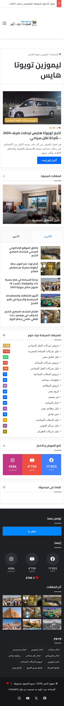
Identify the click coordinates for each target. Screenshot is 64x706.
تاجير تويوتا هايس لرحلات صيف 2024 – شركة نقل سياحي (32, 135)
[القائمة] (4, 24)
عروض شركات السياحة (47, 362)
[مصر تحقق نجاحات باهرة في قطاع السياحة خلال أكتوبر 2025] (12, 624)
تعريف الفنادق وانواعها (44, 220)
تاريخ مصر (53, 391)
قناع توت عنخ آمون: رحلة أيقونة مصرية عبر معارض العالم (23, 267)
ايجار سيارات (53, 649)
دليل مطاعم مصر (50, 408)
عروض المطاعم (51, 385)
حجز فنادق (53, 414)
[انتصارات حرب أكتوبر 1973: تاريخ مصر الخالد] (52, 624)
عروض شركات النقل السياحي (43, 345)
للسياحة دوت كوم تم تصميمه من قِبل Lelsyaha (32, 689)
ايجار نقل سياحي (33, 655)
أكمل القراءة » (49, 160)
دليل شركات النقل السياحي (45, 368)
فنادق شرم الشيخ (34, 667)
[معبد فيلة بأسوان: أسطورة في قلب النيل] (32, 624)
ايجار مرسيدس (19, 649)
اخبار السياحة (52, 402)
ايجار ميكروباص (52, 655)
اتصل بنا (32, 531)
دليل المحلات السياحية (47, 419)
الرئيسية (54, 54)
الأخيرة (48, 236)
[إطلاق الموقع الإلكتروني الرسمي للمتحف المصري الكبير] (50, 252)
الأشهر (16, 236)
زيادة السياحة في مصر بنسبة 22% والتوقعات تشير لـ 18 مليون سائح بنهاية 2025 (21, 283)
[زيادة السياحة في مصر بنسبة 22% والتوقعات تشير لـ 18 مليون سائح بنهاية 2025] (50, 284)
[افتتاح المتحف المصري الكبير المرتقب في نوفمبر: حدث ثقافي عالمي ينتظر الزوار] (50, 316)
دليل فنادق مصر (50, 357)
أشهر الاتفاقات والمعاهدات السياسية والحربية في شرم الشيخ (22, 299)
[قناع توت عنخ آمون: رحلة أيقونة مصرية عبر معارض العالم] (50, 268)
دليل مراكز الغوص (49, 425)
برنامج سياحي (14, 655)
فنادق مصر (17, 667)
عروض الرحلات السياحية (31, 661)
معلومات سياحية (50, 379)
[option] (32, 204)
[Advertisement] (49, 20)
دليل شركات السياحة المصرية (43, 351)
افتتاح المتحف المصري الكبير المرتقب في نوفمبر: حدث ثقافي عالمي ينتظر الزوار (21, 315)
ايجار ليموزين (37, 649)
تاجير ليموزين (53, 661)
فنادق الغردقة (53, 667)
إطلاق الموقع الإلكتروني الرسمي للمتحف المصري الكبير (23, 252)
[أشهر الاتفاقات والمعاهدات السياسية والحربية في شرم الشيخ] (50, 300)
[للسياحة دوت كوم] (23, 23)
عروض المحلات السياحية (46, 374)
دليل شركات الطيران (48, 431)
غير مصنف (53, 397)
